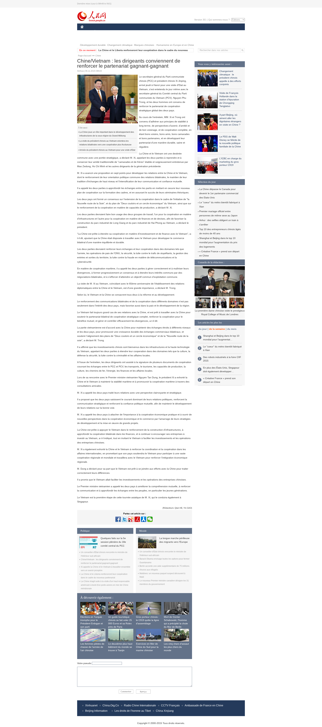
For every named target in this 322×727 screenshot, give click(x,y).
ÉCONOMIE (101, 31)
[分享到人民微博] (137, 519)
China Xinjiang (165, 710)
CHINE (86, 31)
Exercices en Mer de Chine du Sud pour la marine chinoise (147, 647)
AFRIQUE (131, 31)
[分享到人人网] (143, 519)
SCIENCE (146, 31)
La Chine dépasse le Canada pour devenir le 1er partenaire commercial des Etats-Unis (218, 193)
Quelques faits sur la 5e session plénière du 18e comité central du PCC (113, 542)
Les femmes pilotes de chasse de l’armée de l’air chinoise (92, 647)
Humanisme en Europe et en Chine (175, 45)
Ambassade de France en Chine (204, 705)
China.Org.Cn (110, 705)
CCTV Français (170, 705)
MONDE (117, 31)
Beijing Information (96, 710)
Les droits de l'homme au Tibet (133, 710)
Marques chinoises (144, 45)
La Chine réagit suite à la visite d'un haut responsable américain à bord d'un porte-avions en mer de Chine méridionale (105, 585)
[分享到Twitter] (124, 519)
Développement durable (93, 45)
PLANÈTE (198, 31)
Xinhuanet (91, 705)
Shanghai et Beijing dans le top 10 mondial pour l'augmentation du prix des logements (218, 242)
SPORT (212, 31)
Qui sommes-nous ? (219, 19)
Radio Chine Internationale (140, 705)
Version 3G (200, 19)
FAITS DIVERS (180, 31)
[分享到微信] (150, 519)
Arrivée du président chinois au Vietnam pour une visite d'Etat (107, 150)
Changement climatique (119, 45)
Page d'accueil (84, 56)
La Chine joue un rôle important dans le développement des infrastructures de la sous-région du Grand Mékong (106, 134)
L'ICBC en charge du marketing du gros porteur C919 (230, 161)
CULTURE (161, 31)
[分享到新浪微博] (130, 519)
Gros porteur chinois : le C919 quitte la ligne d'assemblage (147, 620)
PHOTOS (87, 38)
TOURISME (227, 31)
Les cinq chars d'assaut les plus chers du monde (176, 647)
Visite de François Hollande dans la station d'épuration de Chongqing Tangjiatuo (229, 99)
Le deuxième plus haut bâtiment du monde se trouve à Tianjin (120, 647)
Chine (98, 56)
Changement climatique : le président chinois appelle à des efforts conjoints (230, 78)
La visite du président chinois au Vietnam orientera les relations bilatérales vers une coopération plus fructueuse (105, 143)
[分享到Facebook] (118, 519)
